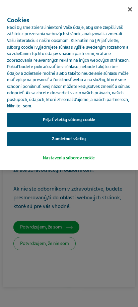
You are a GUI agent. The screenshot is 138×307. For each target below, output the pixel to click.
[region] (69, 85)
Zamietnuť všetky (69, 139)
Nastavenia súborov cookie (69, 158)
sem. (27, 106)
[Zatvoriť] (130, 9)
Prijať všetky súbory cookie (69, 119)
